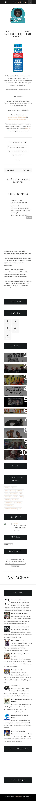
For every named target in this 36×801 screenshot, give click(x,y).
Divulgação (8, 496)
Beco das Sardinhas (17, 670)
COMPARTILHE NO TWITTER (19, 151)
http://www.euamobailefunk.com (18, 119)
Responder (29, 217)
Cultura (14, 487)
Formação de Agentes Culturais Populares (14, 389)
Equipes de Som (9, 505)
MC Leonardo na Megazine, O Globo (13, 412)
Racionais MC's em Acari (15, 366)
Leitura (15, 496)
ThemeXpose (18, 796)
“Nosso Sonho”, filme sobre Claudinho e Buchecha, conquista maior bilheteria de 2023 (13, 458)
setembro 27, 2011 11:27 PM (19, 203)
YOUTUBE (15, 331)
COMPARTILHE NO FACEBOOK (18, 147)
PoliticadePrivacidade (11, 508)
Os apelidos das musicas (18, 600)
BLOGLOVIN (7, 338)
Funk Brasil (15, 499)
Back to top (27, 799)
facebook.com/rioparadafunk (17, 117)
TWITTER (15, 324)
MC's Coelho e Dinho (17, 640)
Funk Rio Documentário (14, 377)
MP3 (20, 508)
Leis (21, 493)
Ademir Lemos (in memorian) (20, 627)
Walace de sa (16, 200)
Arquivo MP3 (10, 419)
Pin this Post (19, 155)
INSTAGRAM (7, 331)
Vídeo (21, 496)
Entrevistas (20, 490)
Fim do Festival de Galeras (19, 614)
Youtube (7, 499)
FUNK (6, 493)
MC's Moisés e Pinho (13, 355)
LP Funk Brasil (18, 502)
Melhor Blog (8, 502)
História (7, 487)
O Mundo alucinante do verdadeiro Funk (14, 401)
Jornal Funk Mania (10, 490)
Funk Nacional (13, 493)
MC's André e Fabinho (18, 731)
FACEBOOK (7, 324)
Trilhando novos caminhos (11, 442)
